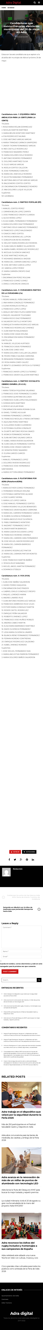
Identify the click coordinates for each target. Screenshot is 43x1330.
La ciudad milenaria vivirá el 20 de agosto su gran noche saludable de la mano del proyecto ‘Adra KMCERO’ (21, 1203)
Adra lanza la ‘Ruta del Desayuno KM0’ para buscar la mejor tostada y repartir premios (21, 1191)
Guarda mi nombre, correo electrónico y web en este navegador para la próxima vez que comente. (21, 965)
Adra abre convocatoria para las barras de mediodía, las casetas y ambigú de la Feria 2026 (20, 1137)
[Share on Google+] (21, 859)
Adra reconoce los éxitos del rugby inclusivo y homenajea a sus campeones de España (19, 1245)
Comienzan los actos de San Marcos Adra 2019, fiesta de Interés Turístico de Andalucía (23, 897)
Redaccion (17, 869)
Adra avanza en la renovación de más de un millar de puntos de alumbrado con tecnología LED (20, 1180)
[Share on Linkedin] (33, 859)
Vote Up (16, 852)
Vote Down (30, 852)
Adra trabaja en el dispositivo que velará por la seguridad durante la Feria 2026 (21, 1114)
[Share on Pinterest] (27, 859)
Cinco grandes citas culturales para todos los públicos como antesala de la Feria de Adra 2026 (21, 1268)
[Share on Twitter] (15, 859)
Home (4, 7)
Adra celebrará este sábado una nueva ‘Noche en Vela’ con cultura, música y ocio (20, 1256)
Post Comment (10, 971)
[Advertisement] (21, 88)
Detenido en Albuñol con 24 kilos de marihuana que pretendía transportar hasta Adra (18, 909)
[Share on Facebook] (9, 859)
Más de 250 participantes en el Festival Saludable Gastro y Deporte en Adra (19, 1125)
